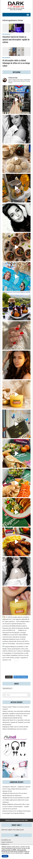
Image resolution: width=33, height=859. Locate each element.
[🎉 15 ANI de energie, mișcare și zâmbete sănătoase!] (16, 630)
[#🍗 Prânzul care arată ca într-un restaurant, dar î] (16, 542)
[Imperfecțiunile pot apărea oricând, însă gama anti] (16, 276)
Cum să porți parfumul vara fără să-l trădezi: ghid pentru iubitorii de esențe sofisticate (15, 800)
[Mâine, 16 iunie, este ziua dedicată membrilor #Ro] (16, 424)
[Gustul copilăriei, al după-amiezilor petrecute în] (16, 158)
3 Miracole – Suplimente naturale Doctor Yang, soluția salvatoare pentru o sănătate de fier (16, 789)
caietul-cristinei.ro (7, 842)
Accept (5, 856)
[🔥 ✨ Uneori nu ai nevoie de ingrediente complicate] (16, 453)
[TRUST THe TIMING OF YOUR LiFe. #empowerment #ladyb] (16, 129)
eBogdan (5, 793)
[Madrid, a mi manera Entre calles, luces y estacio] (16, 99)
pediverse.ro (5, 844)
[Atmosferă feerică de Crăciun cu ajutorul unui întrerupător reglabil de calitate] (16, 31)
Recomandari (6, 34)
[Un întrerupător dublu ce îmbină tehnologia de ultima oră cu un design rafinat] (16, 55)
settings (26, 853)
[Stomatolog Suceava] (15, 776)
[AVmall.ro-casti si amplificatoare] (15, 755)
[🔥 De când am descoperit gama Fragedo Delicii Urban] (16, 483)
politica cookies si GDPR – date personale (14, 850)
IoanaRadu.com (6, 840)
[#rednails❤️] (16, 335)
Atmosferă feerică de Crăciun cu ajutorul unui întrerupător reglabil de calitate (16, 39)
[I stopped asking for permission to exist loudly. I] (16, 659)
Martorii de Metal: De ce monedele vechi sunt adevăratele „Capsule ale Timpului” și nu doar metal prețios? (16, 722)
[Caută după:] (16, 695)
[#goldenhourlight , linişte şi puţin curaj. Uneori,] (16, 365)
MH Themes (25, 820)
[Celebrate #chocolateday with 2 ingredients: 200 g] (16, 247)
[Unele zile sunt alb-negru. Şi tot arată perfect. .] (16, 571)
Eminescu (5, 811)
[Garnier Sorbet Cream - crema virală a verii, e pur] (16, 394)
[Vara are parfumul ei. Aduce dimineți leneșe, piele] (16, 188)
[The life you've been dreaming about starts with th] (16, 217)
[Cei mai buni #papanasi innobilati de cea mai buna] (16, 306)
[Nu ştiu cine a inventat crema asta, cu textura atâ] (16, 600)
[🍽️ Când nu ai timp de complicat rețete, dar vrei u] (16, 512)
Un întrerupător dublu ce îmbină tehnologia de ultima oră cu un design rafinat (16, 63)
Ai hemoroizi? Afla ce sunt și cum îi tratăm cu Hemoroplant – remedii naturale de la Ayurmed (15, 806)
